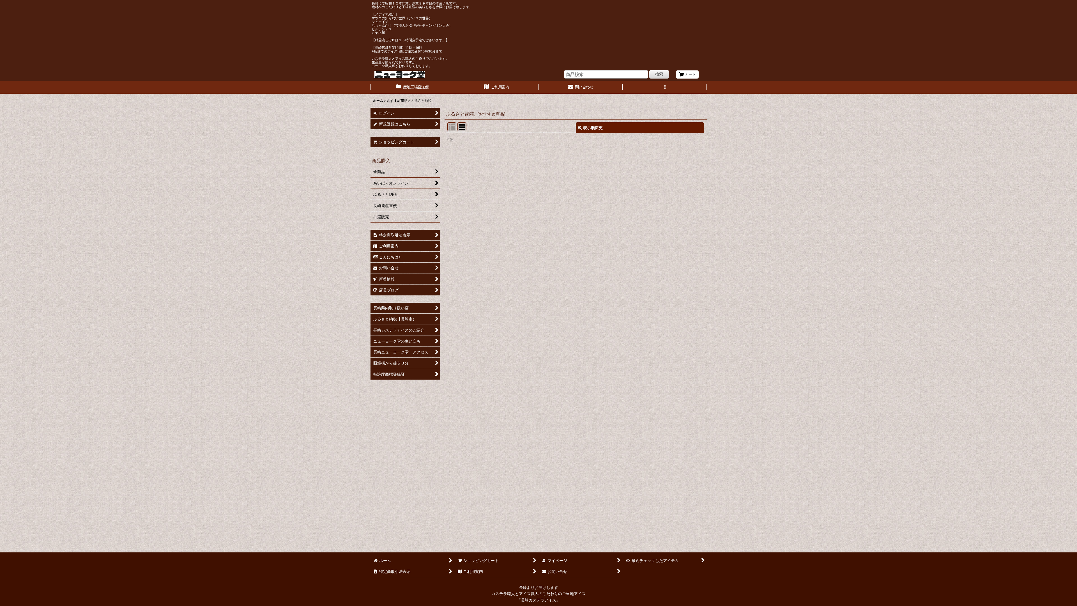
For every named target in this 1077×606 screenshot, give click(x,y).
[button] (665, 87)
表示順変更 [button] (593, 127)
